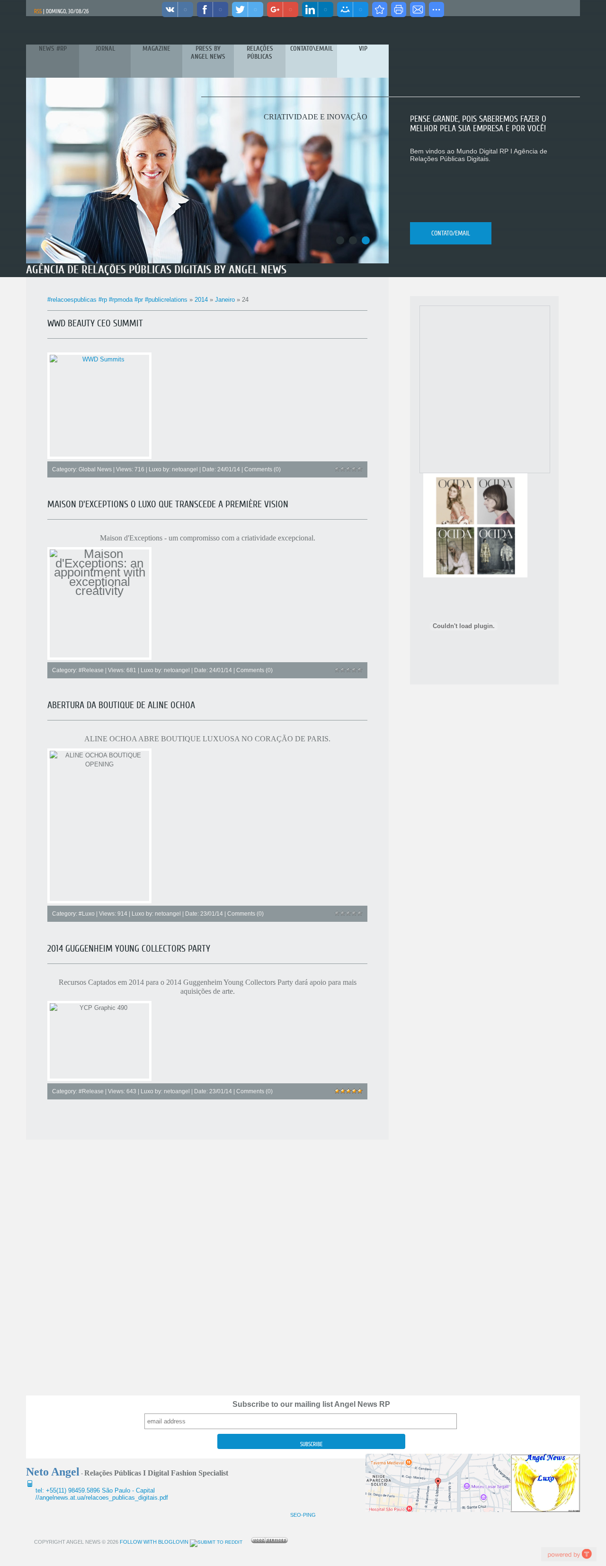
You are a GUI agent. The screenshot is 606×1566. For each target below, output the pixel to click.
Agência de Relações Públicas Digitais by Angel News (156, 269)
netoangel (185, 469)
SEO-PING (303, 1515)
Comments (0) (262, 469)
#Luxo (87, 913)
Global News (95, 469)
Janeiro (225, 299)
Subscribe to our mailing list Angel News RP (311, 1404)
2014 (201, 299)
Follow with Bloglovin (153, 1542)
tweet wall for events (569, 1554)
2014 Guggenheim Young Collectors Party (128, 948)
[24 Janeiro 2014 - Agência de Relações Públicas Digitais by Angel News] (379, 9)
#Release (91, 670)
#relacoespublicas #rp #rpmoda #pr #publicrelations (117, 299)
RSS (38, 11)
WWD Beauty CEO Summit (95, 323)
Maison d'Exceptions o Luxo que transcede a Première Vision (167, 504)
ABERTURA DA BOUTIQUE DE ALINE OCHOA (121, 705)
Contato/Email (450, 233)
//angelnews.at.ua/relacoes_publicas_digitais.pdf (102, 1497)
